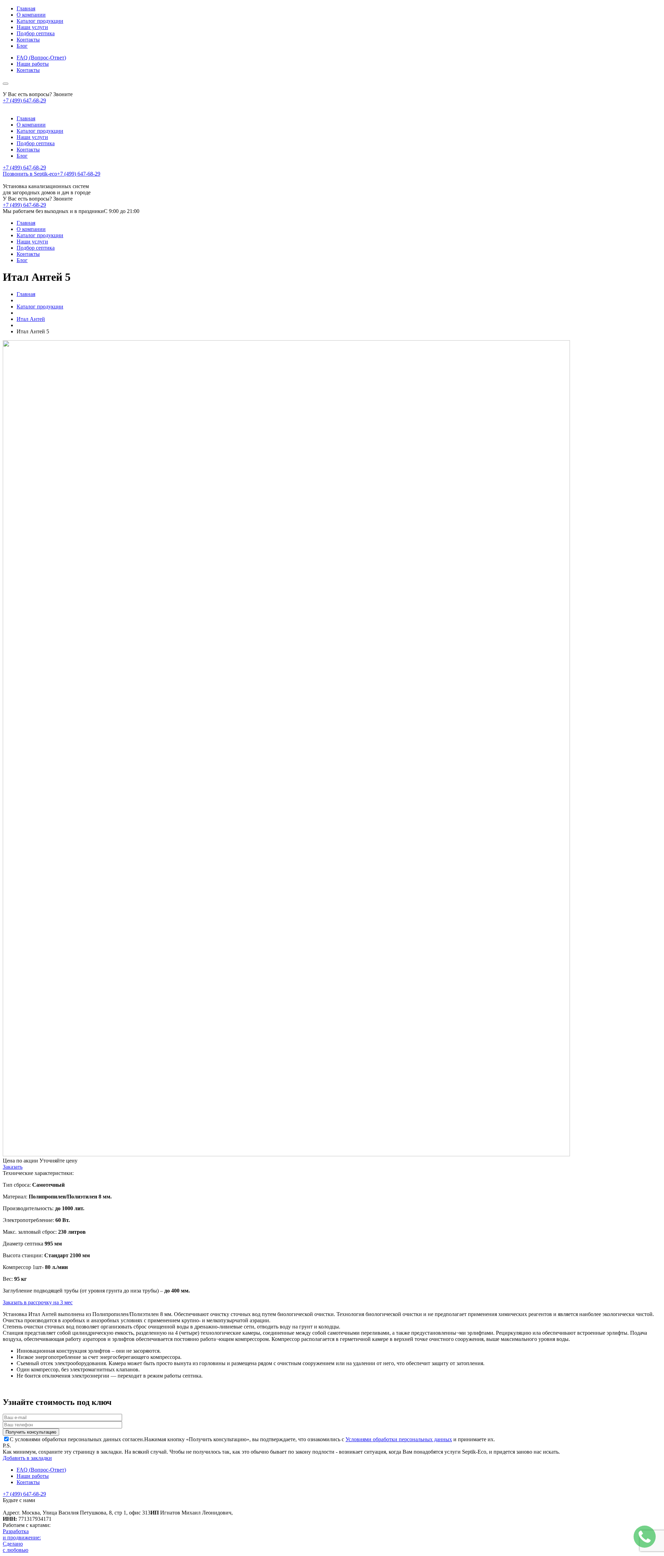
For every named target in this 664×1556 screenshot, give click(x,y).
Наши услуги (32, 27)
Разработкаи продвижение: (22, 1534)
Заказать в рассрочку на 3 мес (38, 1302)
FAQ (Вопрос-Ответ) (41, 58)
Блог (22, 46)
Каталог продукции (40, 21)
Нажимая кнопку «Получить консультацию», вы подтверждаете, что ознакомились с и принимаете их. (252, 1439)
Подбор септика (36, 33)
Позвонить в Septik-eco (51, 174)
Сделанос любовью (15, 1547)
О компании (31, 15)
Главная (26, 8)
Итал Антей (31, 319)
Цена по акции (20, 1161)
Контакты (28, 40)
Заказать (12, 1167)
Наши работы (33, 64)
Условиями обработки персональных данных (398, 1439)
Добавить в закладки (27, 1458)
